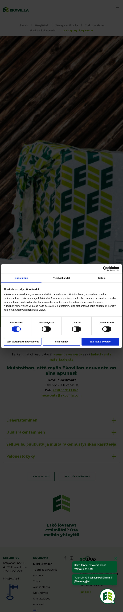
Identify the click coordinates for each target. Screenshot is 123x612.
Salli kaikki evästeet (100, 341)
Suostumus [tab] (21, 278)
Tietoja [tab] (102, 278)
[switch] (46, 329)
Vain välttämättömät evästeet (23, 341)
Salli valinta (61, 341)
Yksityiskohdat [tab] (61, 278)
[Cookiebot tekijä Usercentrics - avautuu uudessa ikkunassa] (105, 268)
